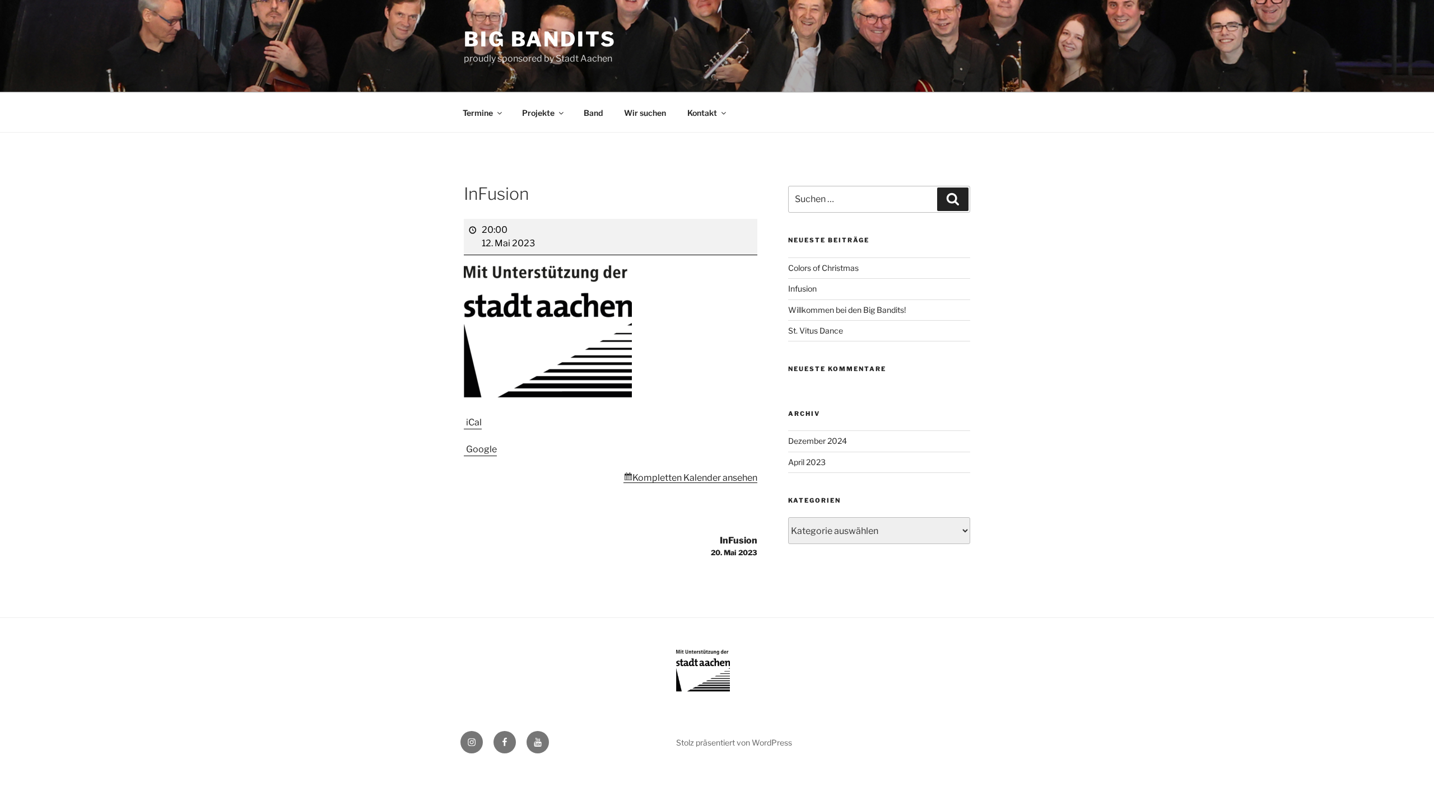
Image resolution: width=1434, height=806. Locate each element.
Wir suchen (645, 113)
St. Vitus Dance (815, 330)
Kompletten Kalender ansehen (694, 477)
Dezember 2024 (817, 441)
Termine (478, 113)
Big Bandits (540, 39)
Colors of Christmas (823, 268)
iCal (474, 422)
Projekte (538, 113)
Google (481, 449)
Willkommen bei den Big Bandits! (847, 310)
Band (593, 113)
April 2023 (807, 462)
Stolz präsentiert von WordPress (734, 742)
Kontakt (702, 113)
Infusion (802, 288)
